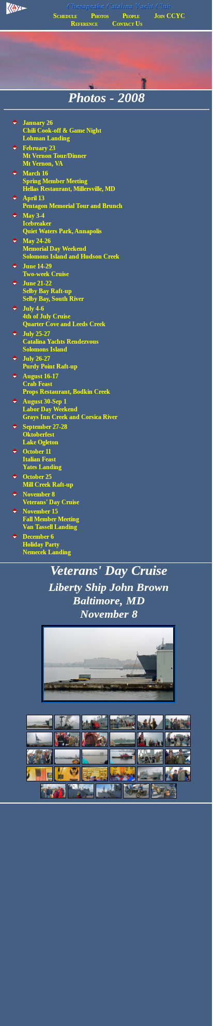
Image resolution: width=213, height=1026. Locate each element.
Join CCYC (169, 16)
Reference (84, 23)
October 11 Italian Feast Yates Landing (42, 459)
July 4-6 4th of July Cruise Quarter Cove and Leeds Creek (64, 316)
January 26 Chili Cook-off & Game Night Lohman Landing (62, 130)
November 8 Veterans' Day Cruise (51, 498)
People (131, 16)
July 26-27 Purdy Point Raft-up (50, 362)
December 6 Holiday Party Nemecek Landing (47, 544)
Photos (100, 16)
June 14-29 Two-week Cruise (46, 270)
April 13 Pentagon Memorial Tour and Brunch (73, 202)
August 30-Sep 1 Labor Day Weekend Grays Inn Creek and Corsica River (70, 409)
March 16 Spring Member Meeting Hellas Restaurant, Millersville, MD (69, 181)
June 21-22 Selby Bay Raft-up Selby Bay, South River (53, 291)
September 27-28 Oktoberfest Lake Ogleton (45, 434)
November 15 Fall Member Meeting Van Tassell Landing (51, 519)
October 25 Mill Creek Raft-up (48, 480)
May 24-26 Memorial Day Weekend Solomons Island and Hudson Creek (71, 248)
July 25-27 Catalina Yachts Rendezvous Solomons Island (61, 341)
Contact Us (127, 23)
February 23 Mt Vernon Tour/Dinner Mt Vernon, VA (54, 156)
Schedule (65, 16)
